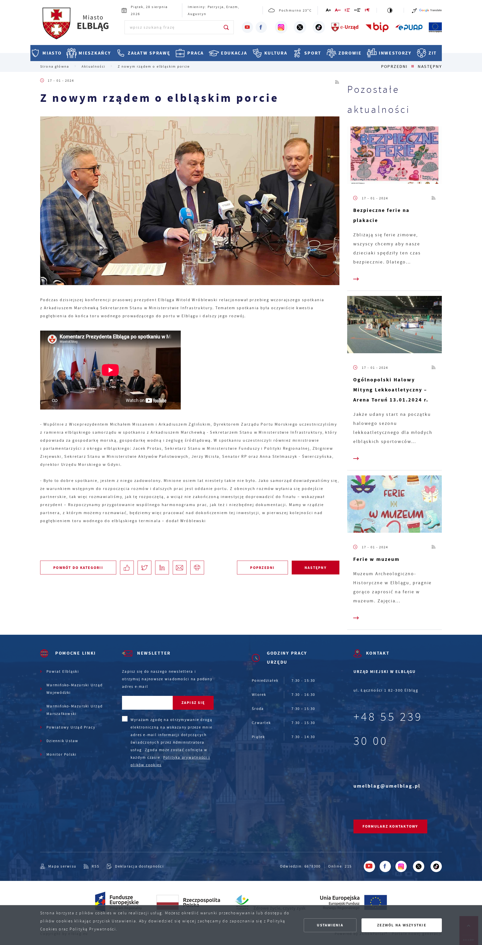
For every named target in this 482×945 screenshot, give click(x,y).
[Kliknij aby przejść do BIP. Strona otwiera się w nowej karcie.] (377, 27)
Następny (430, 66)
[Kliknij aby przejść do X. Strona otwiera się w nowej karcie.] (300, 27)
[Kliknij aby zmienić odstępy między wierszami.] (347, 11)
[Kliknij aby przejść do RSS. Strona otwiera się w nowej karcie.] (337, 80)
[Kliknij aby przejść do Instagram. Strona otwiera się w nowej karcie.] (281, 27)
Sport (312, 53)
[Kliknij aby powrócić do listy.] (412, 66)
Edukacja (234, 53)
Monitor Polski (61, 754)
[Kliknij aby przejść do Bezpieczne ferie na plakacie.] (394, 156)
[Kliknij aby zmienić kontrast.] (390, 10)
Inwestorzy (395, 53)
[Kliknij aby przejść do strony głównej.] (79, 27)
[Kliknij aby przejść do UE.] (435, 27)
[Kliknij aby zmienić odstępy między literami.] (338, 11)
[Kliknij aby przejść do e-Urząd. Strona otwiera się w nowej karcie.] (345, 27)
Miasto (52, 53)
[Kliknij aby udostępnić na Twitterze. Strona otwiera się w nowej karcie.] (144, 567)
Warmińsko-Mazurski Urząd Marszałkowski (74, 710)
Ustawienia (330, 925)
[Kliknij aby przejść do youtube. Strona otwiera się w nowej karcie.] (247, 27)
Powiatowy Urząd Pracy (70, 727)
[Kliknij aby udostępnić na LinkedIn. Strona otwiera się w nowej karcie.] (162, 567)
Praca (195, 53)
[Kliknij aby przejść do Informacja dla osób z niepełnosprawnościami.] (414, 10)
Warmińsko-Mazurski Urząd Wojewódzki (74, 689)
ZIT (433, 53)
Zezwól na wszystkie (401, 925)
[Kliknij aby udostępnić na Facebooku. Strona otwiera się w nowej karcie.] (127, 567)
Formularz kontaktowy (390, 826)
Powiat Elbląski (62, 671)
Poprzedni (394, 66)
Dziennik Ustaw (62, 740)
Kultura (275, 53)
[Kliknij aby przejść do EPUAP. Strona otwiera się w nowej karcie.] (409, 27)
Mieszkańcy (95, 53)
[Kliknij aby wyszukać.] (226, 27)
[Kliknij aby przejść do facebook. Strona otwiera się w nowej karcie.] (261, 27)
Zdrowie (350, 53)
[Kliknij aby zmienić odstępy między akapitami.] (367, 11)
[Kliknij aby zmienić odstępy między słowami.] (357, 11)
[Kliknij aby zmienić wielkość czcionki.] (329, 11)
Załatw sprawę (149, 53)
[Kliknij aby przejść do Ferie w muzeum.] (394, 505)
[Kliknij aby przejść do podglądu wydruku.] (197, 567)
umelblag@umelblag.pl (386, 786)
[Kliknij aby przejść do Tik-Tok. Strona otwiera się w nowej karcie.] (319, 27)
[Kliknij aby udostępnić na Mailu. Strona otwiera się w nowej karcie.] (180, 567)
